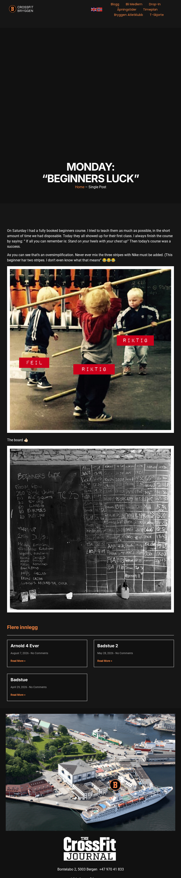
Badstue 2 (107, 645)
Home (79, 187)
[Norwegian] (100, 9)
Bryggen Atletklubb (128, 15)
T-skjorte (157, 15)
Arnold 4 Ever (25, 645)
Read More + (18, 660)
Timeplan (150, 9)
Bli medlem (134, 4)
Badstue (19, 679)
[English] (94, 9)
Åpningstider (126, 9)
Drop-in (155, 4)
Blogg (115, 4)
